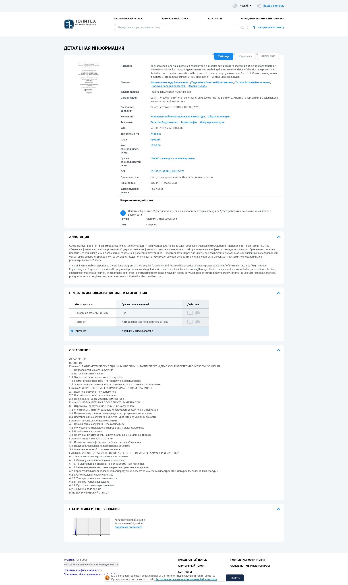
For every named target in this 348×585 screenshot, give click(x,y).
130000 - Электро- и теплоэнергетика (173, 158)
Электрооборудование (164, 122)
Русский (155, 139)
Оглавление (79, 350)
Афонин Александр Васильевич (169, 82)
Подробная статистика (128, 527)
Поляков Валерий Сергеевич (169, 86)
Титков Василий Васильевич (252, 82)
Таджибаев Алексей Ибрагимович (212, 82)
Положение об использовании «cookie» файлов (92, 574)
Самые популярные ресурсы (250, 565)
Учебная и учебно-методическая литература (177, 116)
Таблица (223, 56)
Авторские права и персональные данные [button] (89, 564)
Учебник (155, 133)
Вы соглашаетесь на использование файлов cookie (186, 579)
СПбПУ (70, 559)
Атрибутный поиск (175, 18)
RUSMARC (268, 56)
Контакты (215, 18)
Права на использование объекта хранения (108, 293)
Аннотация (79, 237)
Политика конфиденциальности (83, 570)
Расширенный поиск (128, 18)
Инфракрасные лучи (212, 122)
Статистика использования (94, 509)
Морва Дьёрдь (198, 86)
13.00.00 (155, 145)
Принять (235, 577)
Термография (189, 122)
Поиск (241, 27)
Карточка (245, 56)
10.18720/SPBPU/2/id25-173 (167, 171)
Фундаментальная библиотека (262, 18)
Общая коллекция (219, 116)
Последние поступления (247, 559)
